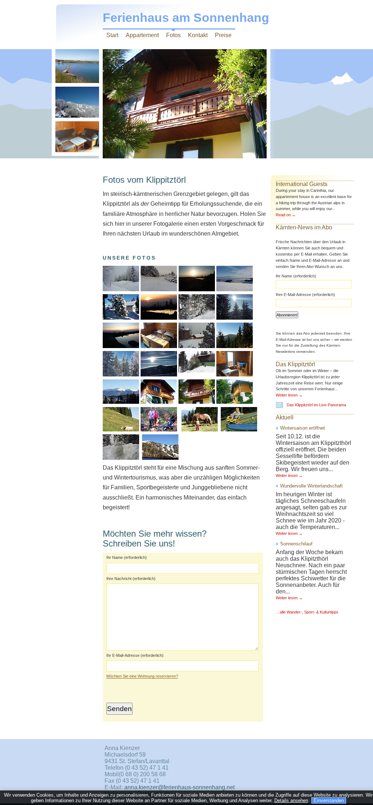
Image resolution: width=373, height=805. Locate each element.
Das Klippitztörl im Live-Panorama (316, 405)
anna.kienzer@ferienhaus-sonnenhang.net (179, 787)
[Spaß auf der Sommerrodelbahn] (238, 429)
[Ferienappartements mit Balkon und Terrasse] (158, 402)
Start (112, 35)
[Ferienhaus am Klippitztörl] (234, 402)
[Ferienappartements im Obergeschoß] (196, 402)
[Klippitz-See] (140, 458)
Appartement (142, 35)
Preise (223, 35)
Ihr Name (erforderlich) (126, 557)
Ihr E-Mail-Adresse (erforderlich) (135, 655)
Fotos (173, 35)
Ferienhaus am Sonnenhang (186, 17)
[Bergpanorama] (121, 402)
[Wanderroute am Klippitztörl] (121, 429)
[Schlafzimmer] (258, 429)
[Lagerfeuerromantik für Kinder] (158, 429)
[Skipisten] (159, 458)
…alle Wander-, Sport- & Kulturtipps (307, 612)
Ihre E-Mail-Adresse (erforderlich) (305, 294)
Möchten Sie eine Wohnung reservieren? (142, 676)
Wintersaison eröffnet (302, 428)
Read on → (286, 215)
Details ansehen (291, 800)
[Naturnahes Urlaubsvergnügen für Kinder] (199, 429)
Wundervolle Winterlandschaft (311, 486)
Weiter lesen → (289, 395)
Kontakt (198, 35)
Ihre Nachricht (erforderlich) (131, 578)
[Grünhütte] (253, 402)
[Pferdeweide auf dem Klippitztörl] (218, 429)
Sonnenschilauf (296, 543)
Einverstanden (329, 800)
